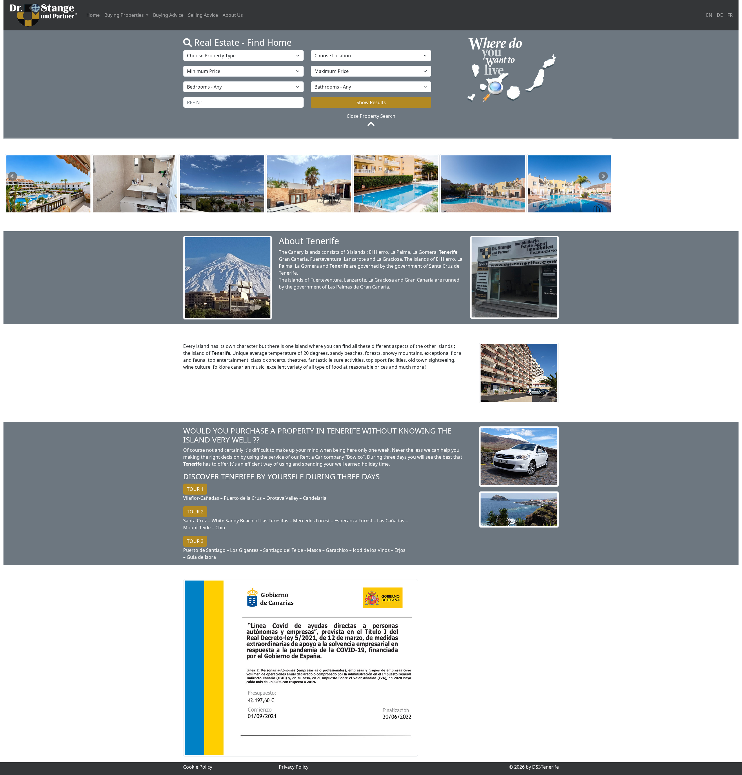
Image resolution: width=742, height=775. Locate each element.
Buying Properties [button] (124, 15)
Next (603, 176)
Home (93, 15)
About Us (233, 15)
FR (730, 15)
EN (709, 15)
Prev (12, 176)
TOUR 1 (195, 489)
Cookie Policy (197, 767)
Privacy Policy (293, 767)
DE (720, 15)
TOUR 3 (195, 541)
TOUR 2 (195, 511)
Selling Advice (203, 15)
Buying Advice (168, 15)
